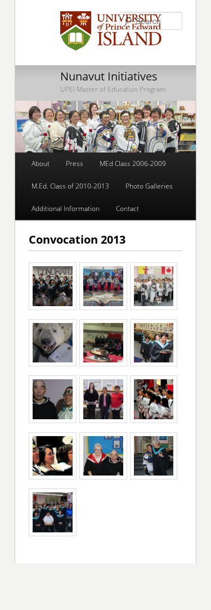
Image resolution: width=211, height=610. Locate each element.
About (41, 163)
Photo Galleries (149, 186)
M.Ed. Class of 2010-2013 (70, 186)
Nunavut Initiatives (109, 76)
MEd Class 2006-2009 (133, 163)
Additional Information (66, 208)
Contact (127, 208)
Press (74, 163)
